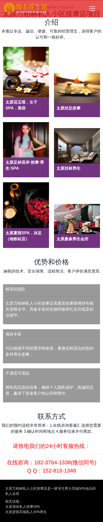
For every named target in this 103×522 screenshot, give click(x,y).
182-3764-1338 (52, 462)
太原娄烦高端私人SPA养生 (26, 512)
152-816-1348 (59, 471)
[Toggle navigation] (92, 9)
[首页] (25, 8)
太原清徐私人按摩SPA (22, 507)
